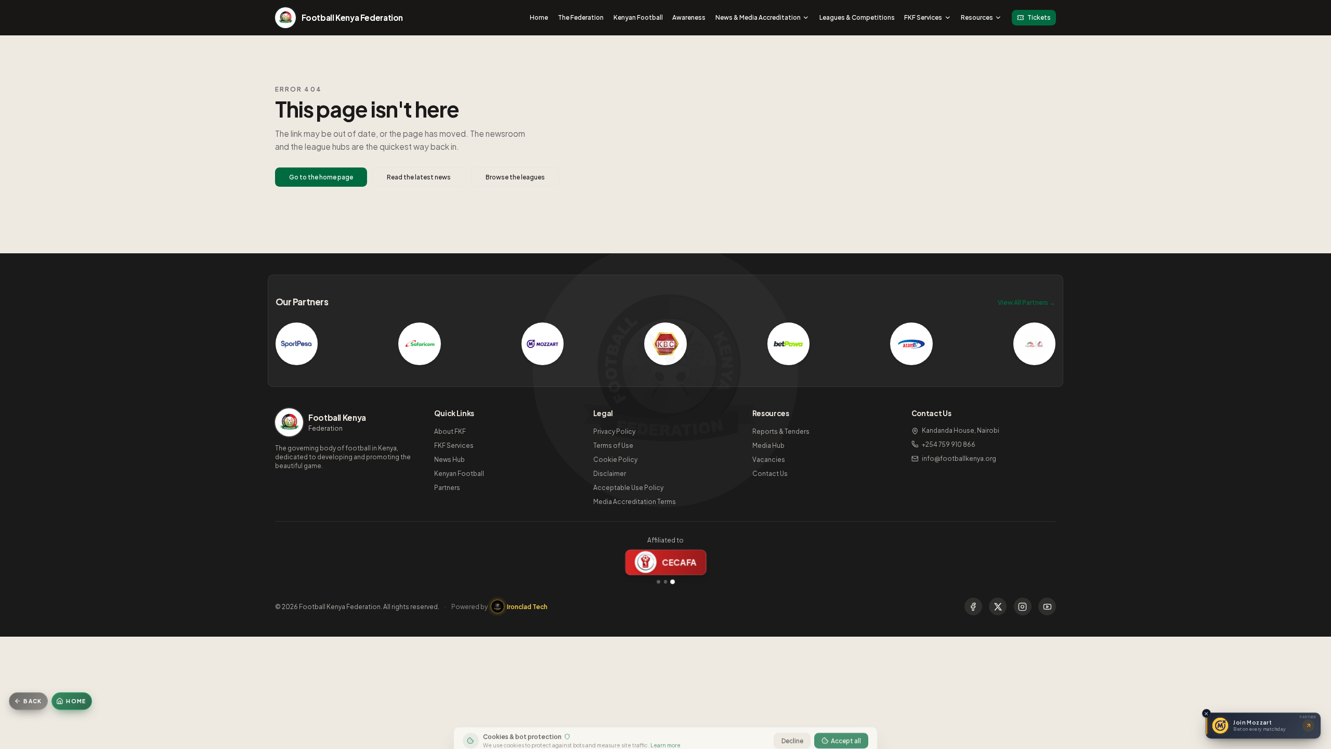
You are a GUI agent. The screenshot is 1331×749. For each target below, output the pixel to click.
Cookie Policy (615, 459)
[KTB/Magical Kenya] (1034, 343)
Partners (447, 488)
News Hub (449, 459)
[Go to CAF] (666, 582)
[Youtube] (1047, 606)
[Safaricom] (419, 343)
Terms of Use (613, 445)
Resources (977, 17)
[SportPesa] (297, 343)
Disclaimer (609, 473)
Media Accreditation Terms (634, 502)
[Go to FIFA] (658, 582)
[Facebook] (973, 606)
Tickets (1039, 17)
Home (539, 17)
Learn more (665, 732)
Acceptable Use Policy (628, 488)
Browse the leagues (515, 177)
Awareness (689, 17)
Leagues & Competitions (857, 17)
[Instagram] (1023, 606)
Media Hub (768, 445)
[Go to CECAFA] (672, 581)
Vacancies (768, 459)
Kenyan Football (638, 17)
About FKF (450, 431)
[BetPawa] (788, 343)
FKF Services (923, 17)
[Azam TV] (911, 343)
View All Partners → (1026, 302)
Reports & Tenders (781, 431)
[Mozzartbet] (542, 343)
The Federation (581, 17)
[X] (998, 606)
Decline (792, 727)
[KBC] (665, 343)
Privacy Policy (614, 431)
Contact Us (770, 473)
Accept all (846, 727)
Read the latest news (419, 177)
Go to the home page (321, 177)
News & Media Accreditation (758, 17)
